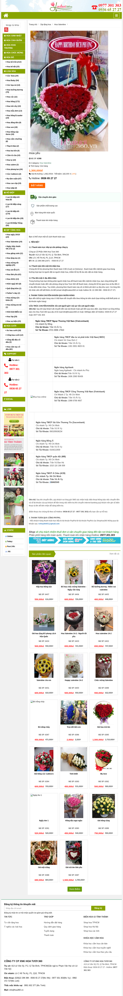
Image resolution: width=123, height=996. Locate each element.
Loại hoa (11, 71)
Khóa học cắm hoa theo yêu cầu (98, 952)
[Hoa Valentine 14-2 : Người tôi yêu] (73, 619)
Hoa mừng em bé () (13, 306)
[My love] (103, 759)
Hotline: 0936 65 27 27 (12, 388)
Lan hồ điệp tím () (14, 218)
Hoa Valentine (45, 163)
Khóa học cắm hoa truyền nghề (97, 948)
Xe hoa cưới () (13, 330)
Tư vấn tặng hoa (11, 922)
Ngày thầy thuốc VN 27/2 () (13, 247)
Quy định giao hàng (52, 927)
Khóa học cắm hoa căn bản (95, 943)
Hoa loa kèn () (13, 151)
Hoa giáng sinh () (14, 253)
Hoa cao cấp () (13, 183)
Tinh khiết (74, 774)
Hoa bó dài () (13, 67)
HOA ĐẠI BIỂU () (14, 312)
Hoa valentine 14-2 (104, 633)
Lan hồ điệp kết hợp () (13, 198)
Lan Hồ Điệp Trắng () (14, 224)
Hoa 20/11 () (12, 279)
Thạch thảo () (12, 146)
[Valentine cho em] (44, 666)
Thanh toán (49, 935)
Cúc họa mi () (13, 85)
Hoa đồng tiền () (13, 123)
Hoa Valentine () (14, 242)
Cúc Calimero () (13, 174)
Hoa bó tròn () (13, 62)
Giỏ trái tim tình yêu (74, 867)
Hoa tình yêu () (13, 274)
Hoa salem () (12, 165)
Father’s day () (13, 293)
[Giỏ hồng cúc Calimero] (44, 759)
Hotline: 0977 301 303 (12, 369)
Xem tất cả (114, 554)
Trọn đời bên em (74, 727)
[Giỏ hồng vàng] (103, 806)
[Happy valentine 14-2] (73, 666)
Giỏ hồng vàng (104, 821)
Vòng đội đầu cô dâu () (13, 341)
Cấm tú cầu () (13, 155)
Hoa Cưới (11, 326)
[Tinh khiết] (73, 759)
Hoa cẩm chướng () (14, 140)
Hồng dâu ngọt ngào (73, 821)
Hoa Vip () (11, 317)
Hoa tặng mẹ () (13, 258)
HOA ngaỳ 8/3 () (13, 284)
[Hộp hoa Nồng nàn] (44, 572)
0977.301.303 (107, 535)
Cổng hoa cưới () (14, 335)
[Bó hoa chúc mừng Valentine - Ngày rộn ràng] (73, 572)
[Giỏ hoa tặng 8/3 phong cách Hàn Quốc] (44, 619)
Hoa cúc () (11, 97)
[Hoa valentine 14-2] (103, 619)
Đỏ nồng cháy (44, 727)
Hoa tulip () (11, 188)
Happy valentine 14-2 (74, 680)
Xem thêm (74, 889)
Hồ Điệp (10, 192)
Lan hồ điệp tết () (12, 212)
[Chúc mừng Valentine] (103, 666)
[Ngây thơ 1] (44, 806)
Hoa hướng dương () (14, 91)
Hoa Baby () (12, 80)
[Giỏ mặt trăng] (44, 853)
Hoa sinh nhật (14, 36)
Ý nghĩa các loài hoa (13, 927)
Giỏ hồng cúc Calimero (44, 774)
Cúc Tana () (12, 76)
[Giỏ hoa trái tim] (103, 712)
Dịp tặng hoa (13, 230)
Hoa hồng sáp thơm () (12, 133)
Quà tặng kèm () (13, 288)
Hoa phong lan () (14, 169)
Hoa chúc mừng (14, 53)
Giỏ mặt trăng (44, 867)
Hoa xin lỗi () (12, 270)
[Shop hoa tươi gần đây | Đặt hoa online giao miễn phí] (61, 6)
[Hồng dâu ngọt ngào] (73, 806)
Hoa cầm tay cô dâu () (13, 348)
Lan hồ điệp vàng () (13, 205)
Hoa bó (10, 57)
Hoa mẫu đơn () (14, 111)
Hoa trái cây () (13, 106)
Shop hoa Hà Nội (91, 927)
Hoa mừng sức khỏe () (13, 299)
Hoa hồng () (13, 101)
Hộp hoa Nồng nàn (44, 587)
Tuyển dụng (49, 931)
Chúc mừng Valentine (103, 680)
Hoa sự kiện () (13, 321)
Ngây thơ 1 (44, 821)
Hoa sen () (12, 127)
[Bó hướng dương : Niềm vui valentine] (103, 572)
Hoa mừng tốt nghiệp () (12, 264)
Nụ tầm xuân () (13, 179)
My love (103, 774)
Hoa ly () (11, 160)
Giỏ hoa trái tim (103, 727)
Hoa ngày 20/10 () (13, 236)
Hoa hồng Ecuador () (14, 116)
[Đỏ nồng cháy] (44, 712)
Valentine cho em (44, 680)
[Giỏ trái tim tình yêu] (73, 853)
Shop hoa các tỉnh (91, 931)
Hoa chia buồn (14, 40)
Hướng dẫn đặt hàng (53, 922)
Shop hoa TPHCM (91, 922)
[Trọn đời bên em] (73, 712)
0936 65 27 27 (49, 178)
